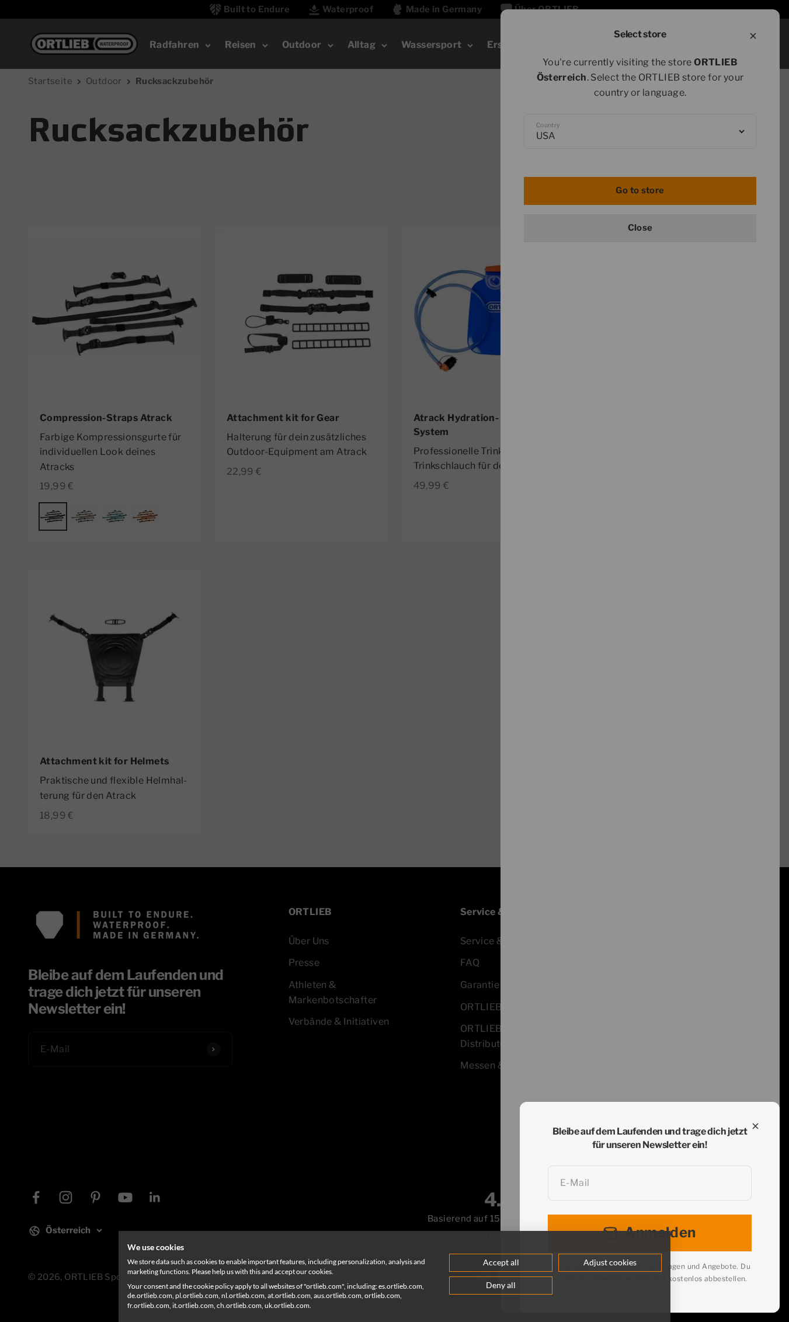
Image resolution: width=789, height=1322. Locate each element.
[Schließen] (755, 1126)
